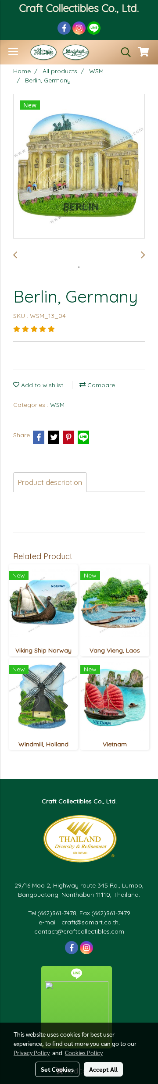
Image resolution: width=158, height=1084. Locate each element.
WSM (57, 405)
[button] (123, 52)
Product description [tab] (50, 482)
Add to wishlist (41, 385)
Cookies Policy (84, 1052)
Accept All (103, 1069)
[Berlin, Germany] (79, 166)
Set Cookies (57, 1069)
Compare (100, 385)
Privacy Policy (32, 1052)
